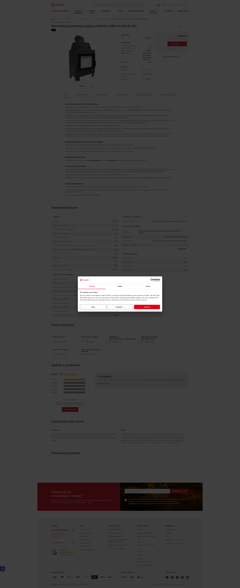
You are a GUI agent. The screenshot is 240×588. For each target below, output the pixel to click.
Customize (118, 307)
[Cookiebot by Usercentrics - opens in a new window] (152, 280)
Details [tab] (120, 286)
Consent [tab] (92, 286)
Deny (93, 307)
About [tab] (148, 286)
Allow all (147, 307)
